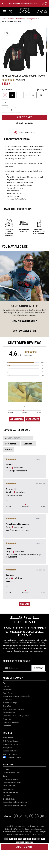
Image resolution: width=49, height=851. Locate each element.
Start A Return (7, 706)
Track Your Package (10, 703)
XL (26, 95)
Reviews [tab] (10, 430)
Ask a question (16, 419)
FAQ (4, 683)
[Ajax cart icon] (45, 11)
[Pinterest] (31, 816)
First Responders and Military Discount (16, 716)
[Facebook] (16, 816)
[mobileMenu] (5, 11)
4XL (5, 102)
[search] (37, 11)
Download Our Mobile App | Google (15, 802)
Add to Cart (24, 846)
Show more (24, 604)
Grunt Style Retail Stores (11, 773)
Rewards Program (9, 713)
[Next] (43, 3)
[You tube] (42, 816)
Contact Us (7, 719)
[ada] (10, 11)
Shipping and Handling (10, 751)
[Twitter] (21, 816)
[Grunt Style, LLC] (24, 11)
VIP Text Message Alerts (11, 792)
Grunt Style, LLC (23, 826)
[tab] (24, 430)
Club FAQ (6, 686)
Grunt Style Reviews (9, 799)
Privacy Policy (7, 748)
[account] (41, 11)
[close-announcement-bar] (46, 3)
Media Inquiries (8, 789)
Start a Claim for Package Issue (13, 709)
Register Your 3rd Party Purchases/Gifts (16, 696)
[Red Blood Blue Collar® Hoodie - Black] (7, 33)
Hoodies (11, 19)
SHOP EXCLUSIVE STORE (24, 330)
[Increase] (18, 110)
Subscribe (38, 668)
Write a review (32, 419)
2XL (33, 95)
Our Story (6, 769)
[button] (25, 362)
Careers (5, 776)
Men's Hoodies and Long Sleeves (26, 19)
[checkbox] (8, 449)
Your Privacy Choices (10, 754)
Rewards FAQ (7, 690)
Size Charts (7, 726)
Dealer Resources (9, 786)
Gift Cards (6, 796)
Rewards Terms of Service (12, 744)
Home (4, 19)
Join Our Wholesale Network (12, 783)
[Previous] (3, 3)
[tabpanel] (24, 522)
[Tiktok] (37, 816)
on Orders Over (23, 3)
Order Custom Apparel (10, 779)
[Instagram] (26, 816)
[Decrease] (5, 110)
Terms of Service (8, 738)
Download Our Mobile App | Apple (14, 805)
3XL (41, 95)
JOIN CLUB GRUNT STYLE (24, 321)
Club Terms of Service (10, 741)
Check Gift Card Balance (11, 722)
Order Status (7, 699)
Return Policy (7, 693)
